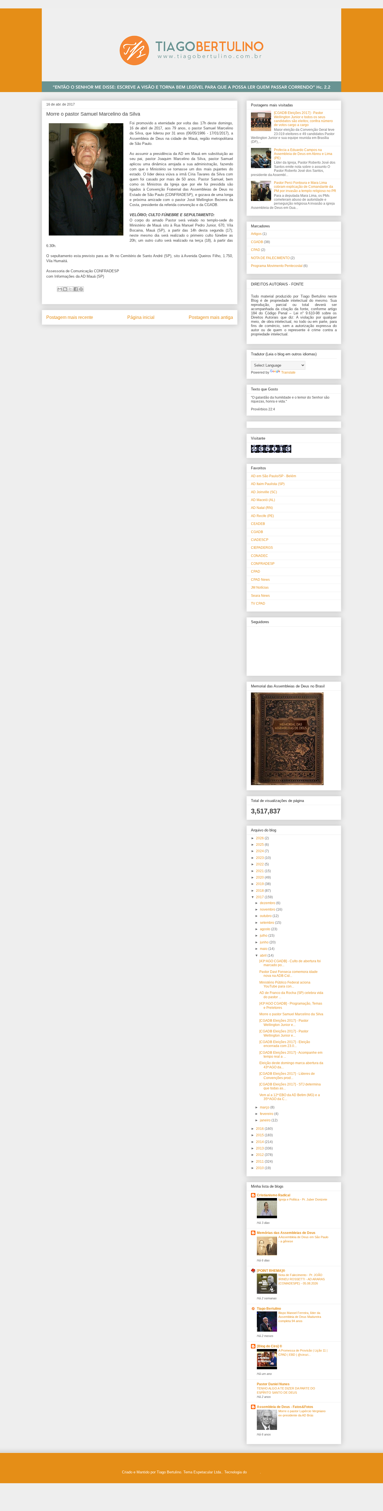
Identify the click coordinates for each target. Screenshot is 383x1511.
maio (264, 949)
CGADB (257, 242)
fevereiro (267, 1114)
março (265, 1107)
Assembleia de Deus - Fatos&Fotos (285, 1407)
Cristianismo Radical (273, 1195)
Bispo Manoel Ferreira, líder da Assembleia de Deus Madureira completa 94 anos (299, 1317)
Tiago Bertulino (269, 1309)
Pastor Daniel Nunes (273, 1384)
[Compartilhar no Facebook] (76, 289)
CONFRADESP (262, 564)
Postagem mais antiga (211, 317)
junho (264, 942)
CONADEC (259, 556)
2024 (260, 851)
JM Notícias (260, 587)
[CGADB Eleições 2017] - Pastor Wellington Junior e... (283, 1023)
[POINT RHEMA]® (271, 1271)
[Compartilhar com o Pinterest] (81, 289)
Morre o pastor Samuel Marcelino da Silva (291, 1014)
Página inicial (140, 317)
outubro (266, 916)
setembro (267, 923)
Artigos (256, 234)
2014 (260, 1142)
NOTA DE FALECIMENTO (270, 258)
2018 (260, 891)
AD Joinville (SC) (264, 492)
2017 (260, 897)
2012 (260, 1155)
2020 (260, 877)
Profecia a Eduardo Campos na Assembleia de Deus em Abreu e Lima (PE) (303, 154)
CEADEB (258, 524)
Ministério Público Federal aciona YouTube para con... (284, 984)
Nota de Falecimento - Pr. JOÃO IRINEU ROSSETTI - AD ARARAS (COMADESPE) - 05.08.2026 (301, 1279)
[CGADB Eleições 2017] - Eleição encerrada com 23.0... (284, 1044)
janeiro (265, 1120)
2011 (260, 1161)
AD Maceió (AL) (263, 500)
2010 (260, 1168)
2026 (260, 838)
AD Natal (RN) (262, 508)
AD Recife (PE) (262, 516)
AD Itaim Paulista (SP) (268, 484)
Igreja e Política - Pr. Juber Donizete (302, 1199)
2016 (260, 1129)
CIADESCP (259, 540)
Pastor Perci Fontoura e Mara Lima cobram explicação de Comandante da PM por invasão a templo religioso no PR (305, 187)
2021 (260, 871)
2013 (260, 1148)
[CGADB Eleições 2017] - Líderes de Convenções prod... (287, 1076)
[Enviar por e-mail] (60, 289)
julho (264, 936)
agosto (265, 929)
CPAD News (260, 580)
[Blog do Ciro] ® (269, 1346)
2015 (260, 1135)
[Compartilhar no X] (70, 289)
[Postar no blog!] (65, 289)
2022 (260, 864)
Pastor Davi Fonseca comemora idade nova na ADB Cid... (288, 974)
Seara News (260, 596)
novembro (268, 909)
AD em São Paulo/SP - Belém (273, 476)
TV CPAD (258, 603)
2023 (260, 858)
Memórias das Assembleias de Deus (286, 1233)
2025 (260, 845)
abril (263, 955)
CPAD (255, 250)
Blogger (254, 1472)
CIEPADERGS (262, 548)
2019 (260, 884)
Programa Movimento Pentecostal (277, 266)
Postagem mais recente (69, 317)
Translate (288, 372)
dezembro (268, 903)
